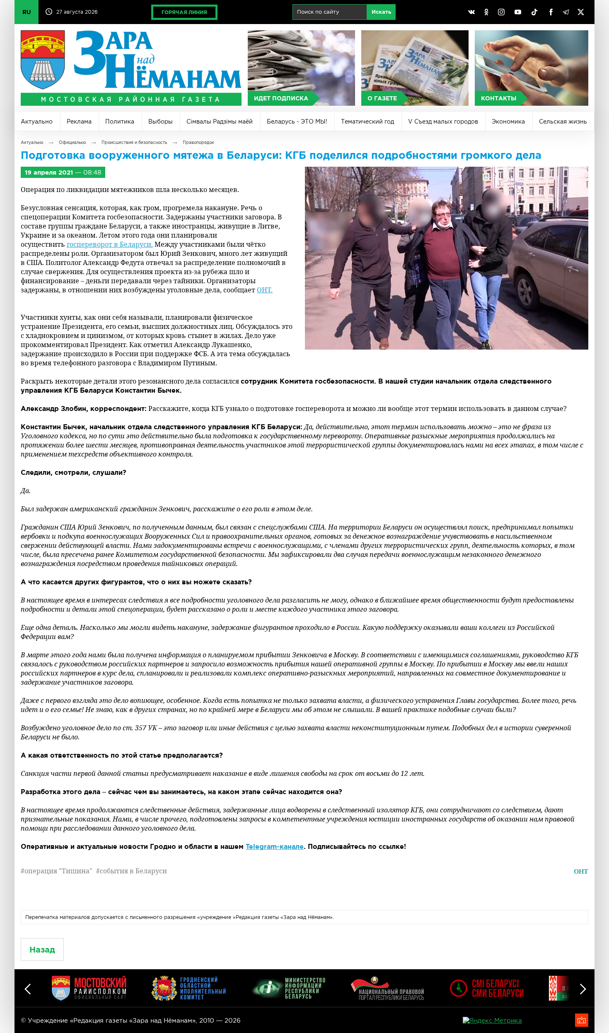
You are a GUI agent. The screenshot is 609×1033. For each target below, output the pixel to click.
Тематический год (367, 121)
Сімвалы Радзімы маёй (219, 121)
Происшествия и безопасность (134, 142)
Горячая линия (184, 12)
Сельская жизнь (563, 121)
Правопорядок (198, 142)
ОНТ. (265, 289)
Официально (72, 142)
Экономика (508, 121)
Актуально (37, 121)
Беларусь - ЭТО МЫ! (297, 121)
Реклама (79, 121)
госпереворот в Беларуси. (110, 244)
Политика (119, 121)
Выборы (160, 121)
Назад (42, 949)
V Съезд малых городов (443, 121)
